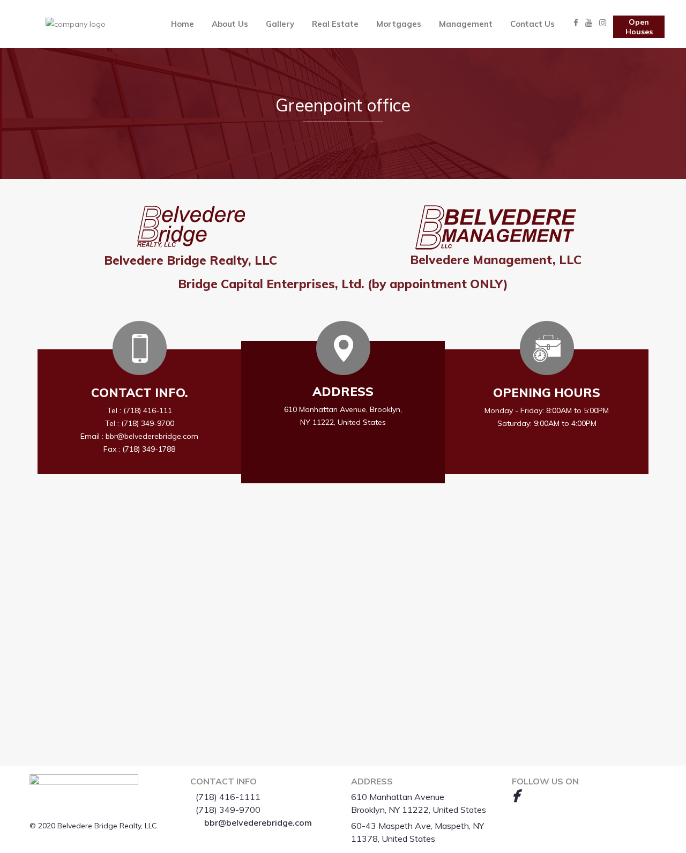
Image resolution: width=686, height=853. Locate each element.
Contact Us (532, 24)
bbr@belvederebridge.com (258, 822)
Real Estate (335, 24)
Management (466, 24)
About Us (230, 24)
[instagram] (552, 796)
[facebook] (515, 796)
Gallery (280, 24)
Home (182, 24)
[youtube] (533, 796)
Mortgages (398, 24)
